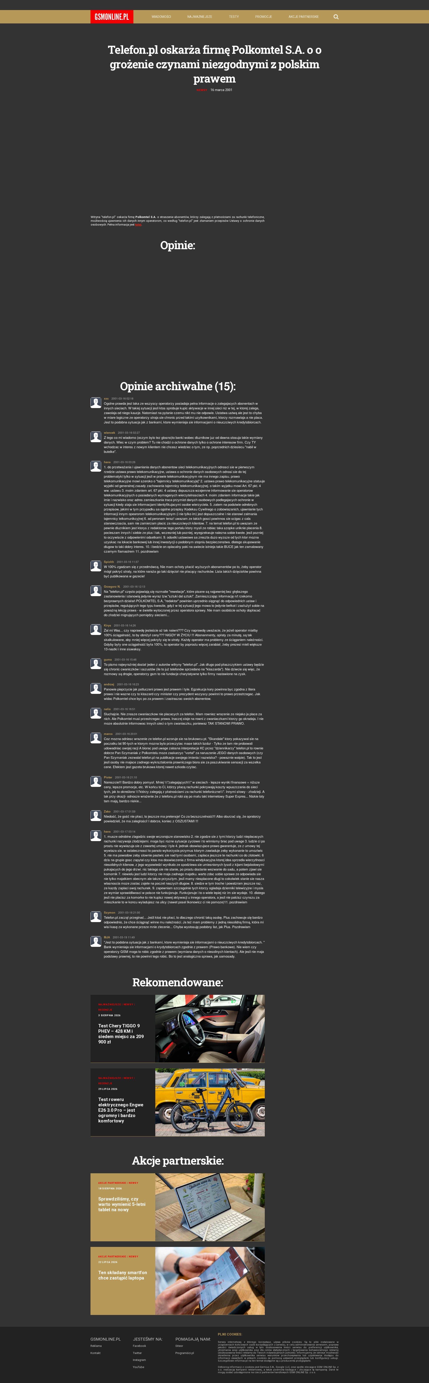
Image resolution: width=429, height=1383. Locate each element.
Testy (234, 17)
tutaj (138, 224)
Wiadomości (161, 17)
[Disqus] (177, 310)
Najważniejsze (199, 17)
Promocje (263, 17)
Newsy (202, 90)
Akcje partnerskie (304, 17)
